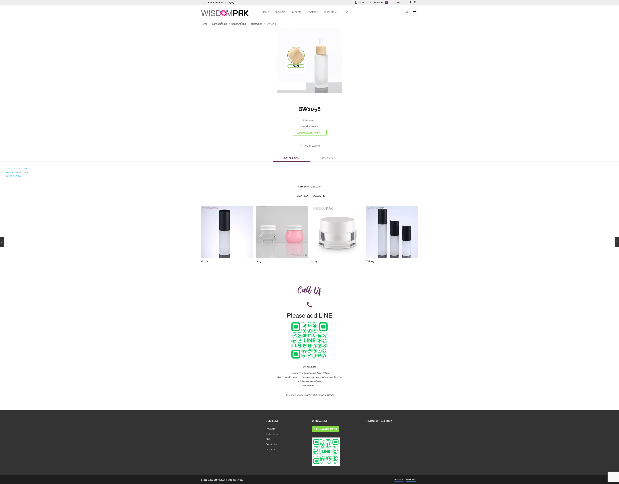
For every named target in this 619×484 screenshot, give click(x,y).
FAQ (268, 439)
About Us (270, 449)
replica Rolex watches (16, 168)
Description (291, 158)
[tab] (291, 158)
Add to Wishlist (312, 146)
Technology (272, 434)
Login (361, 2)
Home (204, 24)
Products (270, 429)
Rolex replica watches (16, 172)
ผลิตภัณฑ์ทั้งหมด (219, 24)
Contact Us (271, 444)
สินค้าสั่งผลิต (256, 24)
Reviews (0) (328, 158)
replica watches (13, 175)
